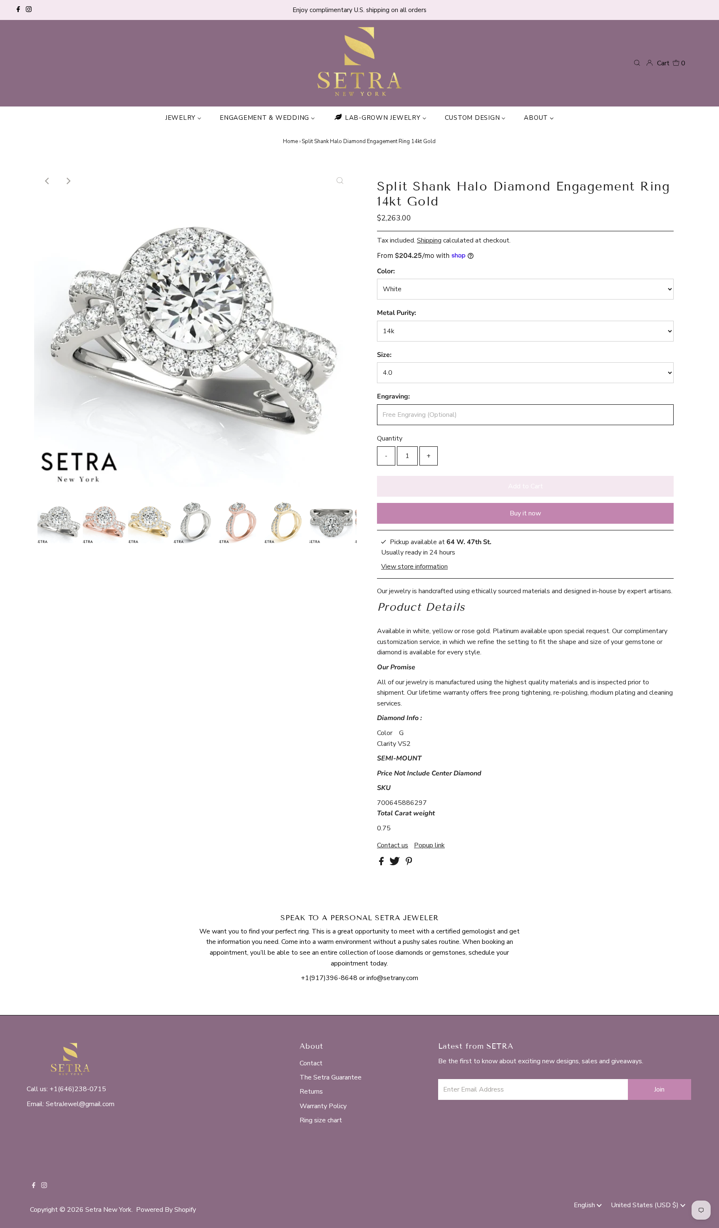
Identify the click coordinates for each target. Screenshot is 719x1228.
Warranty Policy (323, 1106)
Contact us (392, 845)
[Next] (68, 181)
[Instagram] (29, 10)
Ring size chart (321, 1120)
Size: (384, 354)
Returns (311, 1091)
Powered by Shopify (166, 1209)
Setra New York (108, 1209)
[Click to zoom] (340, 181)
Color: (386, 271)
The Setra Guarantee (331, 1077)
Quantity (389, 438)
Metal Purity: (396, 312)
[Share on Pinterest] (409, 863)
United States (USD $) (645, 1205)
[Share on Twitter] (395, 863)
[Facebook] (18, 10)
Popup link (429, 845)
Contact (311, 1063)
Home (290, 141)
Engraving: (393, 396)
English (585, 1205)
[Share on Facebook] (382, 863)
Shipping (429, 240)
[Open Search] (637, 63)
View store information (414, 566)
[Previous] (47, 181)
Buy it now (525, 513)
